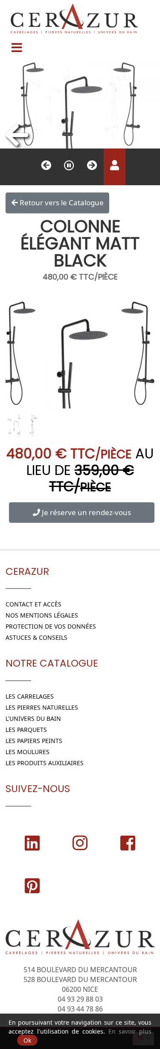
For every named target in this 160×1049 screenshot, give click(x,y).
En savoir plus (129, 1031)
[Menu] (17, 44)
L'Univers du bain (33, 718)
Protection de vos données (51, 626)
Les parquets (26, 730)
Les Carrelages (30, 696)
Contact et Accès (33, 604)
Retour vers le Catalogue (61, 202)
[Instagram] (80, 843)
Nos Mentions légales (42, 615)
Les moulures (27, 752)
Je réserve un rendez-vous (85, 512)
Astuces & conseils (36, 637)
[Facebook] (127, 843)
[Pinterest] (32, 885)
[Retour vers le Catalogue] (17, 134)
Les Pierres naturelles (42, 707)
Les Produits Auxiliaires (45, 763)
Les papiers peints (34, 741)
